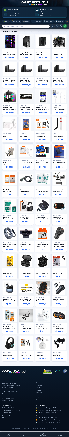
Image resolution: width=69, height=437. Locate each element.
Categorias (25, 435)
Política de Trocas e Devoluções (11, 410)
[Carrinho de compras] (61, 26)
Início (8, 435)
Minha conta (43, 435)
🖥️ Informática (48, 21)
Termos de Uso (6, 415)
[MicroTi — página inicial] (34, 3)
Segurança (39, 399)
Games (38, 387)
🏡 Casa (5, 21)
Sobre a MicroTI (6, 420)
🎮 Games (26, 21)
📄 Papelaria (59, 21)
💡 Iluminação (36, 21)
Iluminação (39, 390)
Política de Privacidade (8, 408)
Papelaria (38, 395)
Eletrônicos (39, 385)
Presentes (39, 397)
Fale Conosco (6, 417)
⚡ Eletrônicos (16, 21)
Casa (37, 383)
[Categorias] (57, 26)
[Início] (53, 26)
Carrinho (60, 435)
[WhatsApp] (65, 26)
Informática (39, 392)
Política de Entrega (7, 412)
